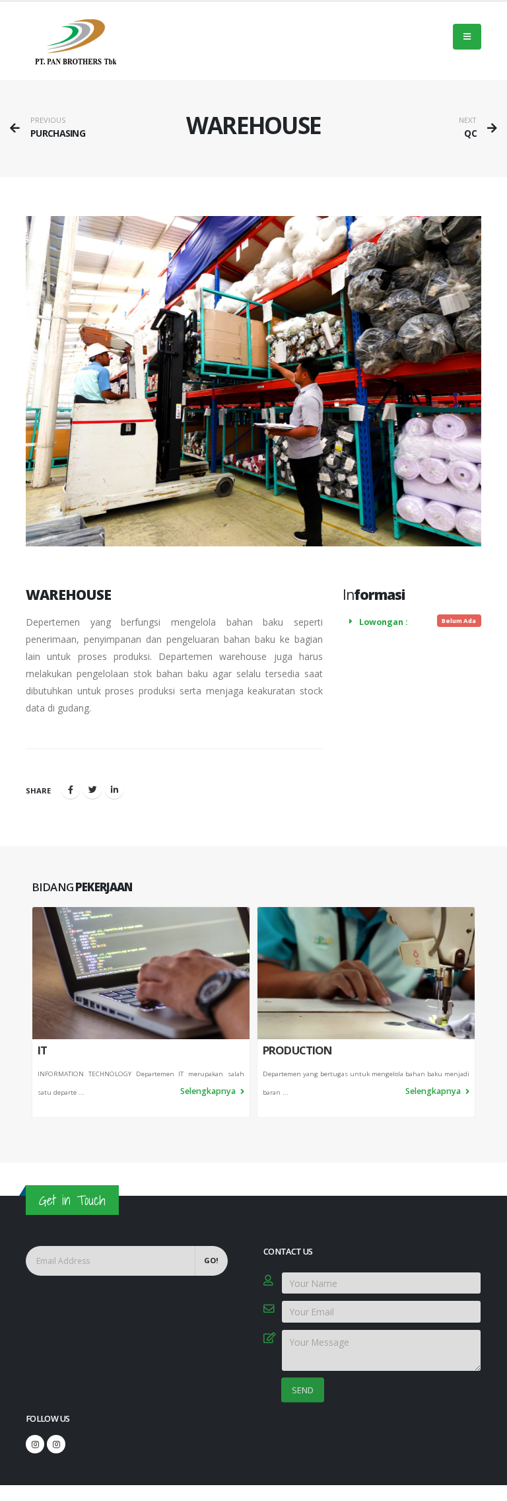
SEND (303, 1390)
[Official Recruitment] (56, 1444)
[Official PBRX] (35, 1444)
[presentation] (32, 1012)
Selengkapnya (209, 1091)
